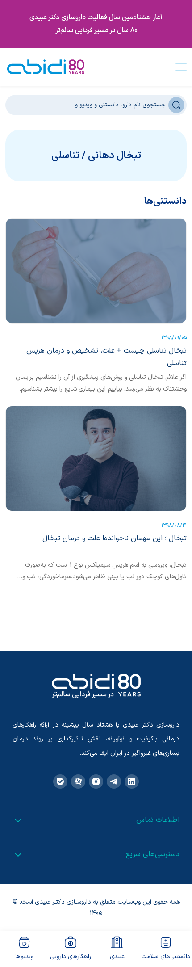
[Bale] (60, 781)
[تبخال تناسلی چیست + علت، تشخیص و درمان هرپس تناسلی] (96, 271)
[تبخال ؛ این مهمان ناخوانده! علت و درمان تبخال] (96, 458)
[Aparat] (78, 781)
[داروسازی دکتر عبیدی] (45, 66)
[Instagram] (96, 781)
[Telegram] (114, 781)
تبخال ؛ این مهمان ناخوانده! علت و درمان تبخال (114, 538)
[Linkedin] (132, 781)
